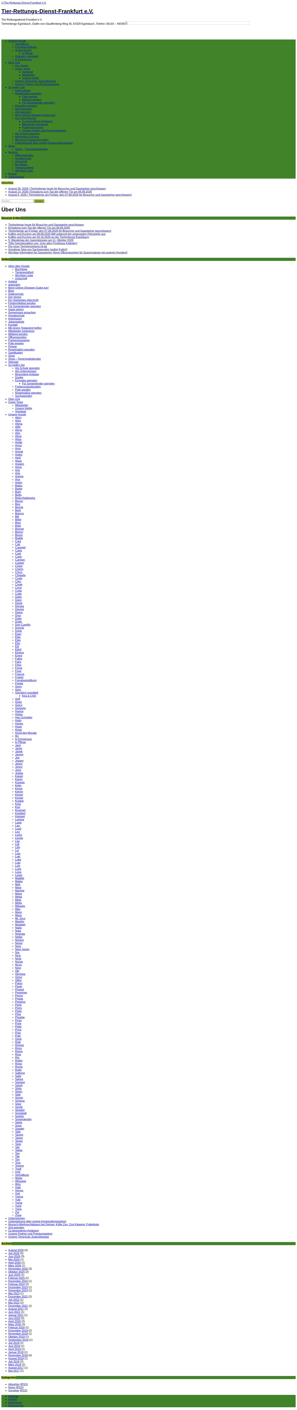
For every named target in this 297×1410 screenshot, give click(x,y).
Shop (11, 146)
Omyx (18, 977)
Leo (17, 831)
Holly (18, 720)
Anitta (18, 442)
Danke (19, 377)
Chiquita (20, 575)
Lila (17, 841)
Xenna (19, 1190)
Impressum (15, 318)
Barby (18, 488)
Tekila (18, 1150)
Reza (18, 1048)
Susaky (19, 1128)
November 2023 (18, 1290)
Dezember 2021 (18, 1305)
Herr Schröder (23, 717)
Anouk (19, 451)
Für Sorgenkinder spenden (38, 102)
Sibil (18, 1094)
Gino (18, 689)
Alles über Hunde (19, 266)
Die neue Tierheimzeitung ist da (27, 246)
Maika (19, 881)
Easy (18, 634)
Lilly (17, 847)
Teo (17, 1153)
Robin (19, 1060)
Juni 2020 (14, 1318)
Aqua (18, 460)
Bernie (19, 507)
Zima (18, 1215)
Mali (17, 884)
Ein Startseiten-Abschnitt (23, 300)
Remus (19, 1045)
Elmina (19, 652)
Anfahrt (12, 281)
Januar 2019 (16, 1352)
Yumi (18, 1205)
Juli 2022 (13, 1299)
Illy (17, 736)
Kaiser (19, 776)
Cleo (18, 581)
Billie (18, 519)
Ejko (18, 640)
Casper (19, 562)
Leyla (18, 834)
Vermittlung (22, 44)
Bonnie (19, 528)
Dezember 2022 (18, 1296)
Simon (19, 1097)
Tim (17, 1159)
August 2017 (16, 1367)
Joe (17, 757)
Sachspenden (23, 109)
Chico (18, 572)
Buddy (19, 538)
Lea (17, 825)
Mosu (18, 915)
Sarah (19, 1085)
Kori (17, 807)
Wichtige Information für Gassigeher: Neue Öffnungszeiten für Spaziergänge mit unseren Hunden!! (67, 252)
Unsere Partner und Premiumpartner (37, 84)
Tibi (17, 1156)
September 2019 (18, 1339)
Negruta (20, 933)
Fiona (18, 668)
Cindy (18, 578)
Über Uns (14, 62)
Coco (18, 587)
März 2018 (14, 1364)
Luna (18, 872)
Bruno (19, 535)
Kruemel (20, 810)
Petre (18, 1011)
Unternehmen (16, 1218)
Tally (18, 1131)
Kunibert (20, 813)
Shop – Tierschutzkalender (31, 149)
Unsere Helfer (30, 78)
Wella (18, 1178)
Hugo (18, 729)
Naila (18, 927)
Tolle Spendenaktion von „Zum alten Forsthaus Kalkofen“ (43, 243)
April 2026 (14, 1262)
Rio (17, 1057)
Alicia (18, 429)
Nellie (18, 936)
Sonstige (13, 1390)
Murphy (19, 921)
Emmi (18, 655)
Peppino (20, 1001)
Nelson (19, 940)
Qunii (18, 1038)
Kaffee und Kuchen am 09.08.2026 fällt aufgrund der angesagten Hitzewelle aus (57, 234)
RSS (24, 1384)
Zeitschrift (21, 161)
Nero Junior (22, 949)
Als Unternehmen (25, 118)
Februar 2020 (16, 1327)
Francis (19, 674)
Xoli (17, 1193)
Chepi (19, 566)
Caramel (20, 547)
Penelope (21, 992)
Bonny (19, 532)
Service (13, 152)
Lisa (17, 853)
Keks (18, 785)
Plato (18, 1026)
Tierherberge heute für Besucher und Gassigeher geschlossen (46, 224)
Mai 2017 (14, 1370)
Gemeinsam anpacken (22, 312)
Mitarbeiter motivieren (35, 124)
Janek (19, 751)
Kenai (18, 788)
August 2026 (16, 1250)
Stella (18, 1122)
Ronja (19, 1066)
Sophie (19, 1116)
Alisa (18, 439)
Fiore (18, 671)
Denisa (19, 606)
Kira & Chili (29, 695)
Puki (18, 1035)
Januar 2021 (16, 1315)
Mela (18, 899)
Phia (18, 1014)
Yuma (18, 1202)
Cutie (18, 593)
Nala (18, 930)
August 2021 (16, 1308)
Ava (17, 479)
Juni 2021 (14, 1312)
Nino (18, 967)
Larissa (19, 819)
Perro (18, 1008)
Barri (18, 491)
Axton (18, 482)
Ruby (18, 1069)
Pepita (19, 998)
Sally (18, 1076)
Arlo (17, 473)
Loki (17, 856)
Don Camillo (22, 624)
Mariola (19, 890)
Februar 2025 (16, 1278)
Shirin (18, 1091)
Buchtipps (21, 164)
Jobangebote (16, 177)
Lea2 (18, 828)
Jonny (19, 766)
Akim (18, 417)
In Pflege (27, 53)
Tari (17, 1147)
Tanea (19, 1137)
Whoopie (20, 1181)
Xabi (18, 1187)
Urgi (17, 1171)
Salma (19, 1079)
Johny (19, 763)
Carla (18, 550)
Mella (18, 902)
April (18, 457)
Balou (18, 485)
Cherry (19, 569)
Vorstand (27, 71)
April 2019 (14, 1349)
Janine (19, 754)
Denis (18, 603)
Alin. (18, 433)
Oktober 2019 (16, 1336)
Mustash (20, 924)
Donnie (19, 627)
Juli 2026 (13, 1253)
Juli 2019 (13, 1342)
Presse (12, 173)
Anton (18, 454)
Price (18, 1029)
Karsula (20, 782)
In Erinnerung (23, 59)
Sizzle (19, 1107)
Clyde (18, 584)
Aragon (19, 464)
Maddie (19, 878)
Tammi (19, 1134)
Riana (19, 1051)
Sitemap (13, 361)
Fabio (18, 658)
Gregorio (20, 708)
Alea (18, 420)
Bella (18, 494)
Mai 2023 (14, 1293)
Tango (19, 1141)
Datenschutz (16, 293)
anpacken (14, 284)
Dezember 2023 (18, 1287)
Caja (18, 541)
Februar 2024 (16, 1284)
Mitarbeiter (28, 75)
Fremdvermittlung (25, 47)
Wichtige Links (24, 170)
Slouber (20, 1110)
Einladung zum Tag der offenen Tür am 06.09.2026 (39, 227)
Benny (19, 501)
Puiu (18, 1032)
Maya (18, 893)
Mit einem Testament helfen (31, 139)
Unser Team (22, 68)
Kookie (19, 800)
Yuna (18, 1209)
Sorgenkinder (23, 50)
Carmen (20, 559)
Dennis (19, 609)
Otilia (18, 980)
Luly (17, 865)
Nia (17, 952)
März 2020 (14, 1324)
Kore (18, 804)
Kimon (19, 794)
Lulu (17, 862)
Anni (18, 448)
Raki (18, 1042)
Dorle (18, 630)
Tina (17, 1162)
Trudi (18, 1168)
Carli (18, 553)
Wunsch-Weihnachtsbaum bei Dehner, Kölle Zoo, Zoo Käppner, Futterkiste (53, 1224)
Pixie (18, 1023)
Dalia (18, 596)
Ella (17, 643)
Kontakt (13, 324)
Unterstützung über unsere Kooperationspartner (44, 143)
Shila (18, 1088)
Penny (19, 995)
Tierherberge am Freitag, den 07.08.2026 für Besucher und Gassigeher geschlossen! (59, 230)
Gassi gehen (23, 90)
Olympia (20, 974)
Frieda (19, 683)
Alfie (18, 426)
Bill (17, 516)
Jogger (19, 760)
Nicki (18, 958)
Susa (18, 1125)
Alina (18, 436)
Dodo (18, 621)
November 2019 (18, 1333)
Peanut (19, 989)
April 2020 (14, 1321)
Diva (18, 615)
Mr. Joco (20, 918)
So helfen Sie (16, 87)
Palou (18, 983)
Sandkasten (15, 352)
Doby (18, 618)
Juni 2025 (14, 1274)
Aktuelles (14, 1384)
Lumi (18, 868)
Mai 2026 (14, 1259)
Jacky (18, 748)
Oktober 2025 (16, 1271)
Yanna (19, 1196)
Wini (18, 1184)
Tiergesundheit (24, 167)
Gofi (17, 698)
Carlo (18, 556)
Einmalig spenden (26, 105)
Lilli (17, 844)
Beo (17, 504)
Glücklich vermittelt (26, 56)
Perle (18, 1004)
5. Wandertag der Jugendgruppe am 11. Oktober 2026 (40, 240)
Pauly (18, 986)
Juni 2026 (14, 1256)
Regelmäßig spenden (28, 93)
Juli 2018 (13, 1361)
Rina (18, 1054)
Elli (17, 646)
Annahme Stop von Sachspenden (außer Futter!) (37, 249)
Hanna (19, 711)
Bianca (19, 513)
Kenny (19, 791)
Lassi (18, 822)
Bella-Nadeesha (25, 498)
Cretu (18, 590)
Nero (18, 946)
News (11, 1387)
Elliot (18, 649)
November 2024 (18, 1281)
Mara (18, 887)
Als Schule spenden (27, 133)
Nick (18, 955)
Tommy (19, 1165)
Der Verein (21, 65)
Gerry (18, 686)
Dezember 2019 (18, 1330)
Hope (18, 726)
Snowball (21, 1113)
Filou (18, 664)
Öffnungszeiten (24, 155)
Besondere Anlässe (27, 136)
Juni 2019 (14, 1346)
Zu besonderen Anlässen (37, 121)
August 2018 (16, 1358)
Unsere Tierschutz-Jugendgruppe (35, 81)
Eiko (18, 637)
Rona (18, 1063)
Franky (19, 677)
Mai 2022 (14, 1302)
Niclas (19, 961)
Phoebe (20, 1017)
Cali (17, 544)
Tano (18, 1144)
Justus (19, 773)
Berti (18, 510)
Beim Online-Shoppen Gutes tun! (35, 115)
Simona (20, 1100)
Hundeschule (23, 158)
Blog (11, 290)
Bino (18, 522)
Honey (19, 723)
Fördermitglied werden (22, 303)
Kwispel (20, 816)
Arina (18, 467)
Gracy (18, 705)
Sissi (18, 1103)
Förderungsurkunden (28, 386)
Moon (18, 912)
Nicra (18, 964)
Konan (19, 797)
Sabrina (20, 1072)
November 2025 (18, 1268)
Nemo (19, 943)
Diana (19, 612)
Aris (17, 470)
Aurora (19, 476)
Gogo (18, 702)
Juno (18, 770)
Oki (17, 970)
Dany (18, 600)
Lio (17, 850)
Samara (20, 1082)
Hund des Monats (26, 732)
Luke (18, 859)
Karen (19, 779)
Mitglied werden (31, 99)
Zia (17, 1212)
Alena (18, 423)
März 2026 (14, 1265)
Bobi (18, 525)
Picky (18, 1020)
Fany (18, 661)
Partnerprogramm (32, 127)
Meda (18, 896)
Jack (18, 745)
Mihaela (20, 906)
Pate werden (29, 96)
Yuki (17, 1199)
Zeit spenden (23, 112)
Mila (17, 909)
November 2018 (18, 1355)
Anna (18, 445)
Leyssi (19, 838)
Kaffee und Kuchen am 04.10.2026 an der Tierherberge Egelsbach (48, 237)
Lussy (18, 875)
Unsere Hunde (17, 41)
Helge (19, 714)
